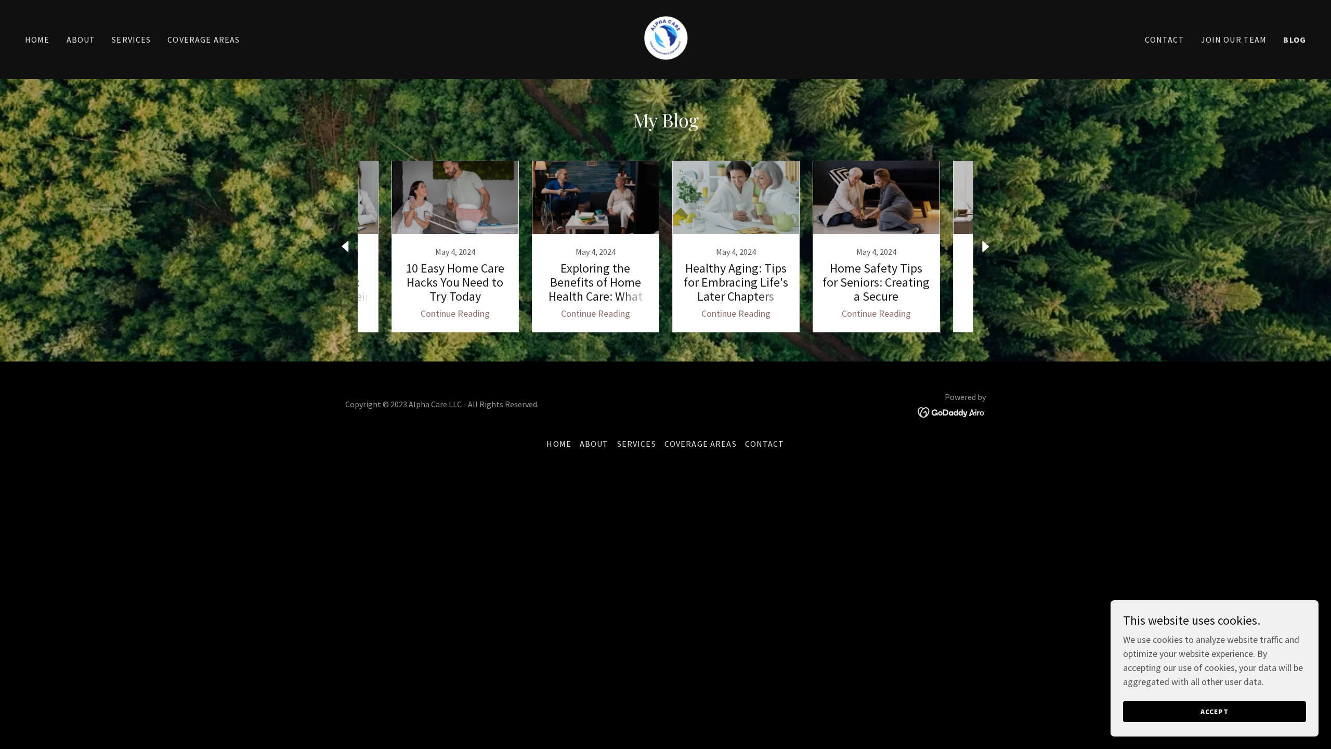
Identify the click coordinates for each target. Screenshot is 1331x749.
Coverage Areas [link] (203, 39)
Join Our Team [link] (1234, 39)
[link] (665, 38)
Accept (1214, 711)
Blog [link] (1294, 39)
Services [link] (131, 39)
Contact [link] (1164, 39)
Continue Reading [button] (455, 313)
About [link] (81, 39)
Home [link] (37, 39)
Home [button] (558, 443)
